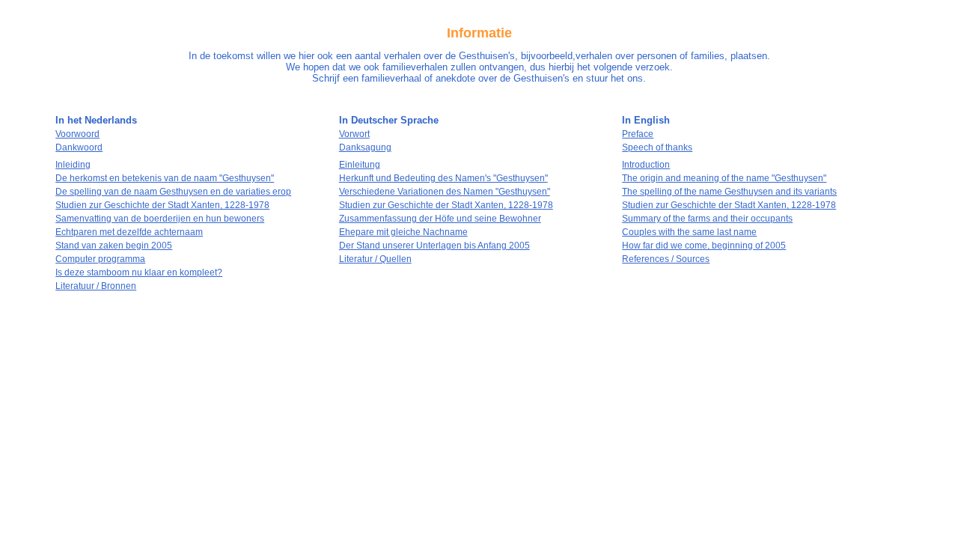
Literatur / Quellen (375, 259)
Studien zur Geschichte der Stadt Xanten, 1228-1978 (162, 205)
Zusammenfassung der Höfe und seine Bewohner (440, 218)
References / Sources (666, 259)
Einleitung (359, 164)
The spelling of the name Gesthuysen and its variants (729, 191)
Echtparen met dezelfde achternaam (129, 232)
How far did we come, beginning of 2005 (704, 245)
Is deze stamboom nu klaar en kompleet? (138, 272)
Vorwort (354, 134)
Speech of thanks (657, 147)
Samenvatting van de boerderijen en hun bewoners (159, 218)
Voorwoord (77, 134)
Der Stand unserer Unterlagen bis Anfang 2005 (434, 245)
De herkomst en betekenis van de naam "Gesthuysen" (164, 178)
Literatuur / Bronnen (95, 286)
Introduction (646, 164)
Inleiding (73, 164)
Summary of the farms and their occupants (707, 218)
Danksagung (365, 147)
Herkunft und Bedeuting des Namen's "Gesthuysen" (443, 178)
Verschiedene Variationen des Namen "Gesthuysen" (444, 191)
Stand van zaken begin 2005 (113, 245)
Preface (637, 134)
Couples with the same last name (689, 232)
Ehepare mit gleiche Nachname (403, 232)
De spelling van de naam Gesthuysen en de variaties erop (173, 191)
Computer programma (100, 259)
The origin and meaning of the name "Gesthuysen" (724, 178)
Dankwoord (79, 147)
